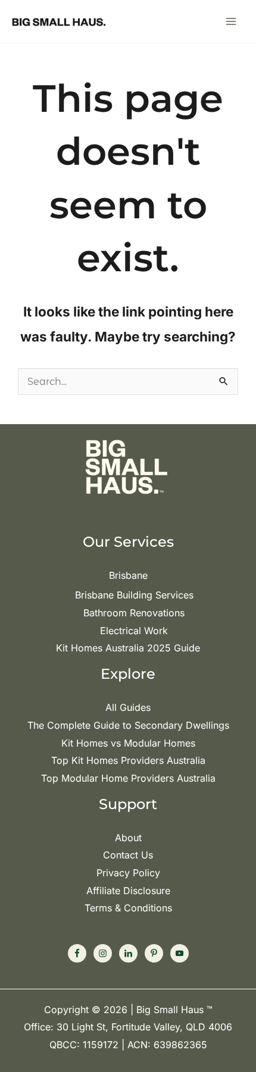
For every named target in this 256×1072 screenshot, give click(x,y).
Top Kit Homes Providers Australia (128, 760)
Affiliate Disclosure (128, 891)
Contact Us (128, 855)
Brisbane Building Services (134, 595)
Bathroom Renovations (134, 613)
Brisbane (128, 575)
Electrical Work (134, 631)
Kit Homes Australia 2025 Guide (128, 648)
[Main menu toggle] (231, 21)
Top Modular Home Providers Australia (128, 778)
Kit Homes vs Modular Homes (128, 743)
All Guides (128, 707)
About (128, 838)
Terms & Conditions (128, 908)
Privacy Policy (128, 873)
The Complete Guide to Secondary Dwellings (128, 725)
